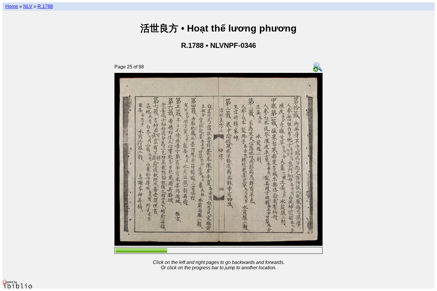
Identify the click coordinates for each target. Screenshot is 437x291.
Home (11, 6)
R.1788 (45, 6)
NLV (27, 6)
